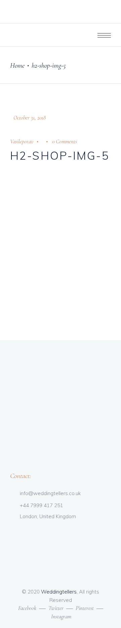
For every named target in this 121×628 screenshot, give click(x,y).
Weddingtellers (59, 591)
